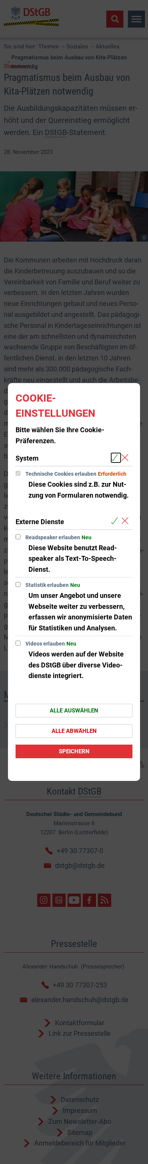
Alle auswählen (74, 710)
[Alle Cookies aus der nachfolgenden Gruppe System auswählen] (116, 457)
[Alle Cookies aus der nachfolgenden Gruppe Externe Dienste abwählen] (126, 521)
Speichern (74, 751)
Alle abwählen (74, 731)
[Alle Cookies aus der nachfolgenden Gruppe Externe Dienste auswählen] (116, 521)
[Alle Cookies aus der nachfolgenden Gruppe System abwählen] (126, 457)
